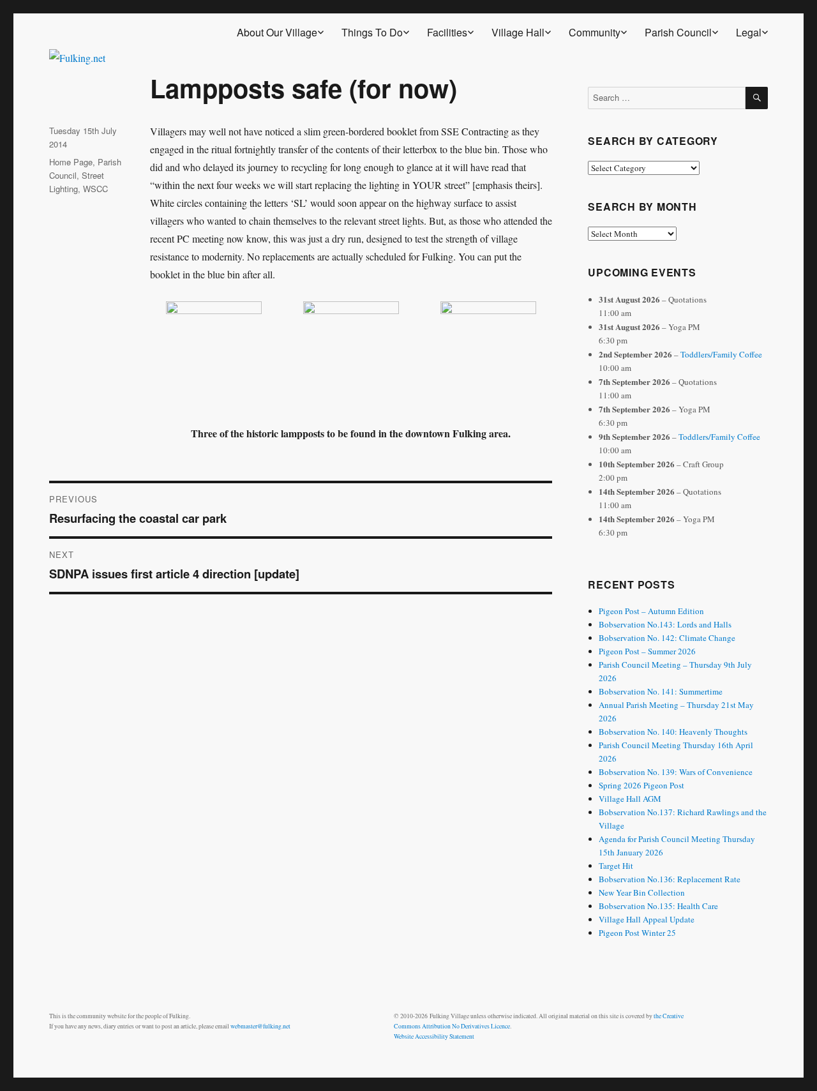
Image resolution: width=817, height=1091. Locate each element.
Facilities (447, 32)
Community (594, 32)
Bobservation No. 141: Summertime (661, 691)
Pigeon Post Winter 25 (637, 932)
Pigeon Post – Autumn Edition (651, 611)
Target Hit (616, 865)
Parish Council (678, 32)
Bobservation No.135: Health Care (658, 906)
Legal (748, 32)
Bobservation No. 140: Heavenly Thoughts (673, 731)
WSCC (95, 189)
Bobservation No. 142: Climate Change (667, 637)
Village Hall (517, 32)
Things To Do (372, 32)
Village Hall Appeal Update (646, 919)
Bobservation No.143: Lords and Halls (665, 624)
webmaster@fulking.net (260, 1026)
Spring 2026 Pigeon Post (641, 785)
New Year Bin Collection (642, 892)
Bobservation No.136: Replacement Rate (669, 879)
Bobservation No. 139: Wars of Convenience (676, 772)
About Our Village (277, 32)
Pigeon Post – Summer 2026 (647, 651)
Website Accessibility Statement (434, 1036)
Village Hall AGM (630, 798)
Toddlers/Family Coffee (721, 354)
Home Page (71, 162)
